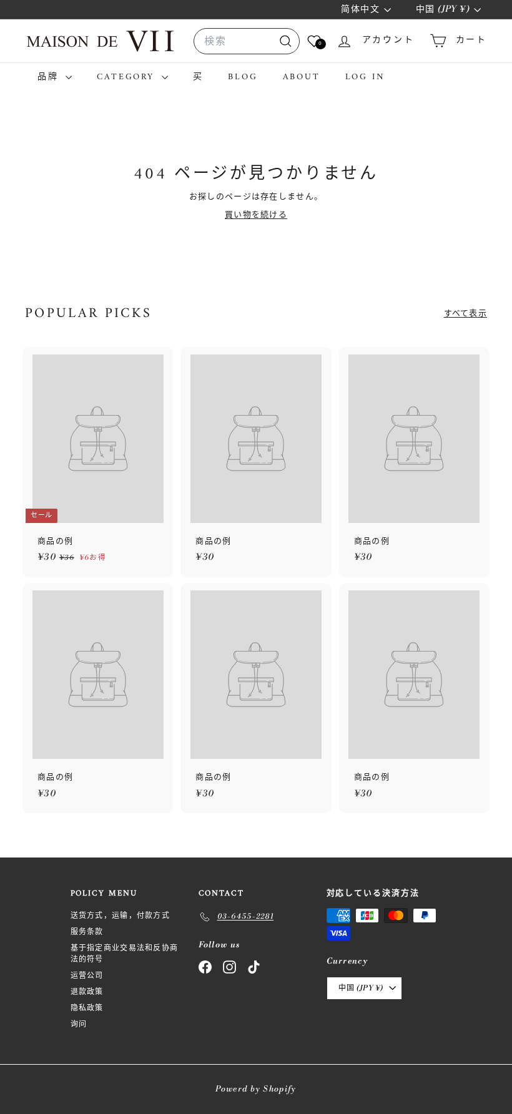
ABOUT (301, 77)
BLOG (242, 77)
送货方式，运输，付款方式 (120, 916)
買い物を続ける (256, 215)
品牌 (49, 77)
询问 (79, 1024)
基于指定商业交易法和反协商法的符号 (125, 954)
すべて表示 (466, 313)
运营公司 (87, 975)
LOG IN (365, 77)
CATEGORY (127, 77)
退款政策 (87, 992)
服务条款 (87, 932)
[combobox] (247, 41)
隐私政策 (87, 1008)
